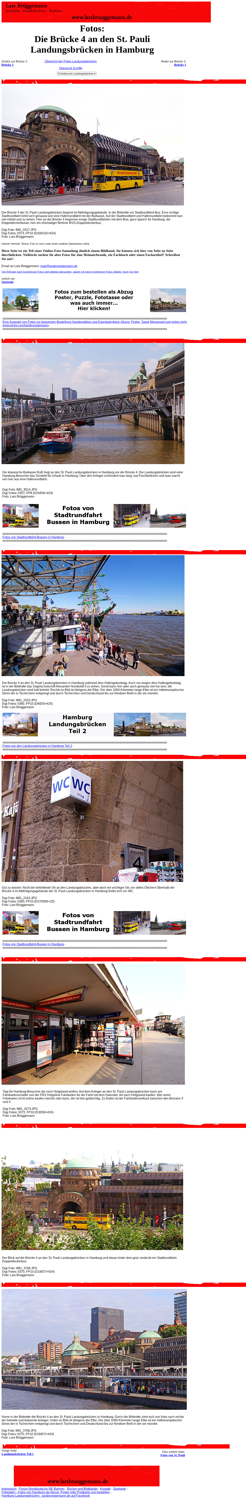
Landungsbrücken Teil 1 (18, 1454)
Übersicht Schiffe (70, 68)
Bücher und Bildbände (82, 1488)
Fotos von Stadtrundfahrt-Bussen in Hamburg (33, 537)
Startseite (119, 1488)
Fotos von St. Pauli (172, 1455)
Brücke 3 (7, 64)
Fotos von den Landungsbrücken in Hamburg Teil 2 (37, 746)
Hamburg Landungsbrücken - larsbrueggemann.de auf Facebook (46, 1495)
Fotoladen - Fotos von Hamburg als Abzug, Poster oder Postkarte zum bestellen (56, 1492)
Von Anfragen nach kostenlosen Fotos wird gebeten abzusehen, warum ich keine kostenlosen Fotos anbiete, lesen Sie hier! (70, 271)
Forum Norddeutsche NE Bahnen (42, 1488)
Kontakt (105, 1488)
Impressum (9, 1488)
